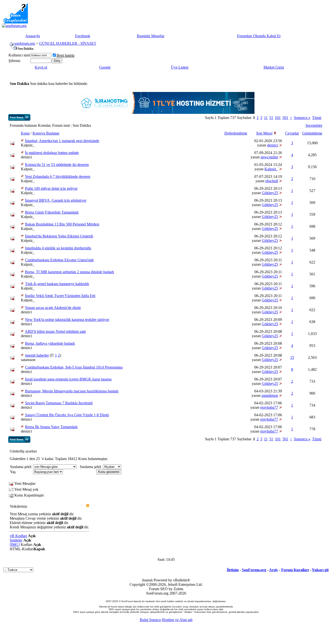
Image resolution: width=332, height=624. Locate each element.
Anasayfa (32, 36)
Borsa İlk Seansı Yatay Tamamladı (51, 427)
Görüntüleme (312, 133)
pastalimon (270, 395)
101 (278, 118)
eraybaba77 (269, 407)
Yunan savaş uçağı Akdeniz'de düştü (53, 308)
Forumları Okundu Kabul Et (258, 36)
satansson (28, 360)
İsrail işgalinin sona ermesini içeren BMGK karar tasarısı (68, 379)
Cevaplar (292, 133)
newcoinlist (269, 157)
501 (285, 118)
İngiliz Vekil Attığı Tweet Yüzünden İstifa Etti (60, 296)
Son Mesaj (264, 133)
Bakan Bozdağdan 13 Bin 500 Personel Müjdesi (62, 224)
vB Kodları (18, 536)
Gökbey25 (270, 193)
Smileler (16, 540)
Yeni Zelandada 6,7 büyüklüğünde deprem (57, 176)
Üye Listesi (179, 67)
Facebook (82, 36)
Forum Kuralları (295, 570)
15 (292, 357)
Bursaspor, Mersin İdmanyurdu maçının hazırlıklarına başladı (71, 391)
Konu (25, 133)
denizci (272, 145)
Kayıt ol (41, 67)
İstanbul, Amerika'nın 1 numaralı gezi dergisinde (62, 141)
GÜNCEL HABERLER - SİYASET (67, 43)
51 (271, 118)
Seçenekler (314, 125)
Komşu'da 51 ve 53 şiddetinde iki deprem (57, 165)
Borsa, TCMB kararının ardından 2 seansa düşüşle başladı (69, 272)
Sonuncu (302, 118)
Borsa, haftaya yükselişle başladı (50, 343)
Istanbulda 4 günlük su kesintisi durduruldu (58, 248)
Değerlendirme (235, 133)
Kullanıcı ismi (19, 55)
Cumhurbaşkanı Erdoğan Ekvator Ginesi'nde (59, 260)
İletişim (233, 570)
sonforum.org (24, 43)
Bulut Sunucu (150, 620)
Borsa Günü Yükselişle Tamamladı (52, 212)
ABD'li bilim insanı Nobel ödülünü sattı (55, 331)
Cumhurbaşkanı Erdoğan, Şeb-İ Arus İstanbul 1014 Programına (73, 367)
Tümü (316, 118)
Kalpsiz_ (28, 145)
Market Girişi (273, 67)
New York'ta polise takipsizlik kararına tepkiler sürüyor (67, 319)
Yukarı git (320, 570)
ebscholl (271, 181)
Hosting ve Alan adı (177, 620)
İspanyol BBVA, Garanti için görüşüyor (55, 200)
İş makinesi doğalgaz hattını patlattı (52, 153)
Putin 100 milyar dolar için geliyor (51, 188)
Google (105, 67)
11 (266, 118)
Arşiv (273, 570)
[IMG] (15, 545)
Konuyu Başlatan (46, 133)
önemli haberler (37, 355)
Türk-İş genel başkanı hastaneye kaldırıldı (57, 284)
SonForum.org (254, 570)
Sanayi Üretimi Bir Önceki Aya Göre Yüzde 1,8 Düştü (67, 415)
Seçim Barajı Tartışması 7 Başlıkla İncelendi (59, 403)
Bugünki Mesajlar (150, 36)
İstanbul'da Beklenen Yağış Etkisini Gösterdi (59, 236)
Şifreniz (14, 61)
